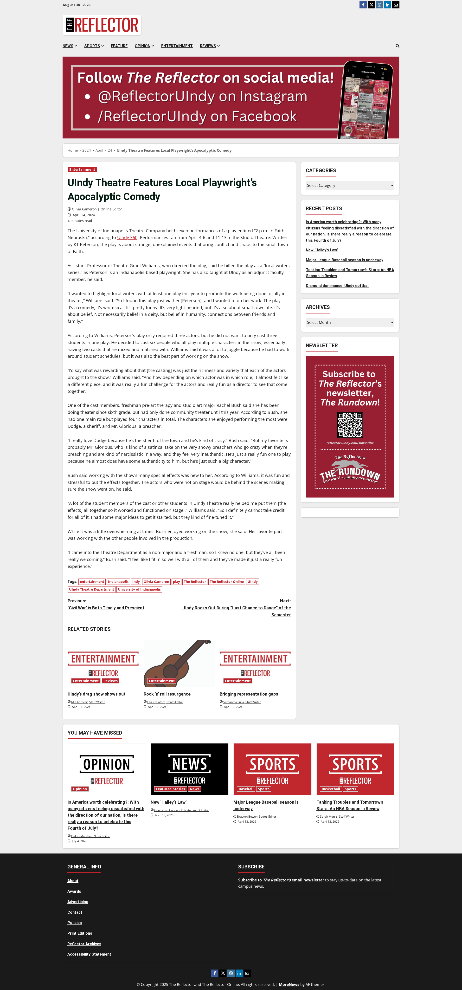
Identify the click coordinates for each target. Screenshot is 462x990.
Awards (74, 891)
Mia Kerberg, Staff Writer (88, 702)
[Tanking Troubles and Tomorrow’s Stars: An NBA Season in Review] (355, 769)
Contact (74, 912)
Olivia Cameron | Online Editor (97, 209)
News (68, 46)
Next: (236, 607)
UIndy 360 (127, 237)
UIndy (253, 581)
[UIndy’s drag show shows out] (103, 663)
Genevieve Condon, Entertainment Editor (181, 810)
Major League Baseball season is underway (344, 260)
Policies (74, 922)
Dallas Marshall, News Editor (90, 836)
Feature (119, 46)
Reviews (208, 46)
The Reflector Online (227, 581)
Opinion (142, 46)
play (176, 581)
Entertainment (177, 46)
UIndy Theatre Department (91, 589)
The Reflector (195, 581)
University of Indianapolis (139, 589)
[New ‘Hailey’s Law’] (190, 769)
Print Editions (79, 933)
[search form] (397, 46)
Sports (92, 46)
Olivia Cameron (156, 581)
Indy (136, 581)
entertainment (92, 581)
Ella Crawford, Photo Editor (165, 702)
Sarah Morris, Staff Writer (337, 816)
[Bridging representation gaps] (255, 663)
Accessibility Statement (89, 954)
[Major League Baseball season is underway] (272, 769)
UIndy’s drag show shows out (97, 694)
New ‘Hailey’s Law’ (322, 250)
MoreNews (289, 984)
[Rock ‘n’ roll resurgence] (179, 663)
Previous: (106, 604)
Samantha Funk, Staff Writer (242, 702)
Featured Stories (170, 789)
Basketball (331, 789)
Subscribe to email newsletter (281, 880)
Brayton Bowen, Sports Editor (256, 816)
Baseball (246, 789)
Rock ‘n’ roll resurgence (167, 694)
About (72, 881)
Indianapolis (118, 581)
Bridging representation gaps (249, 694)
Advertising (77, 901)
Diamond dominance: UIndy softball (337, 285)
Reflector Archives (84, 944)
